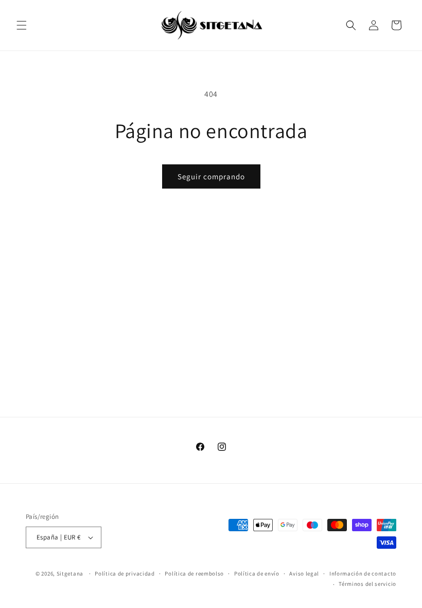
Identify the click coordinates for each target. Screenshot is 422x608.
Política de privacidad (124, 573)
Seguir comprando (211, 176)
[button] (21, 25)
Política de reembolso (194, 573)
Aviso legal (304, 573)
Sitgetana (70, 573)
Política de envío (256, 573)
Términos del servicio (367, 583)
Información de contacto (362, 573)
